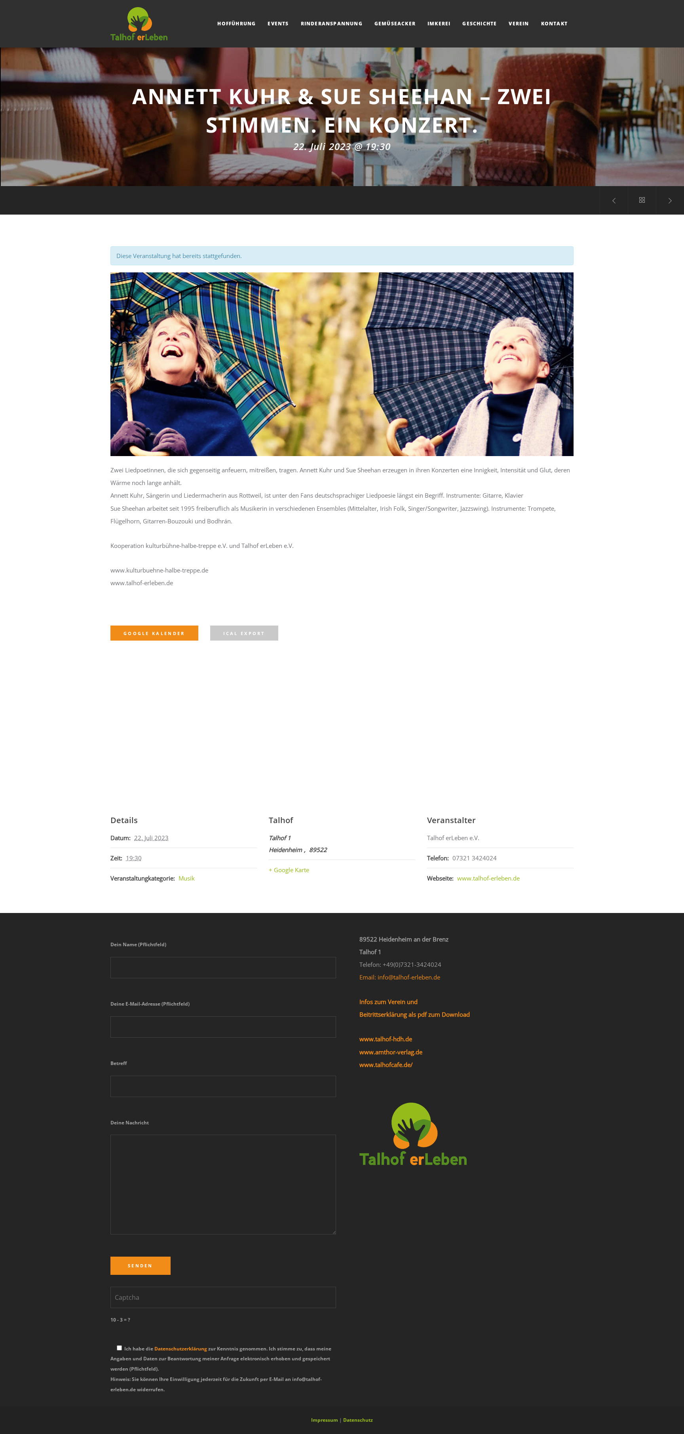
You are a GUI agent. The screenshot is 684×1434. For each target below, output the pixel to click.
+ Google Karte (289, 870)
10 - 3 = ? (120, 1319)
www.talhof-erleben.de (488, 878)
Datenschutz (358, 1420)
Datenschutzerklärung (180, 1348)
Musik (187, 878)
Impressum (324, 1420)
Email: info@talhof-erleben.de (399, 977)
